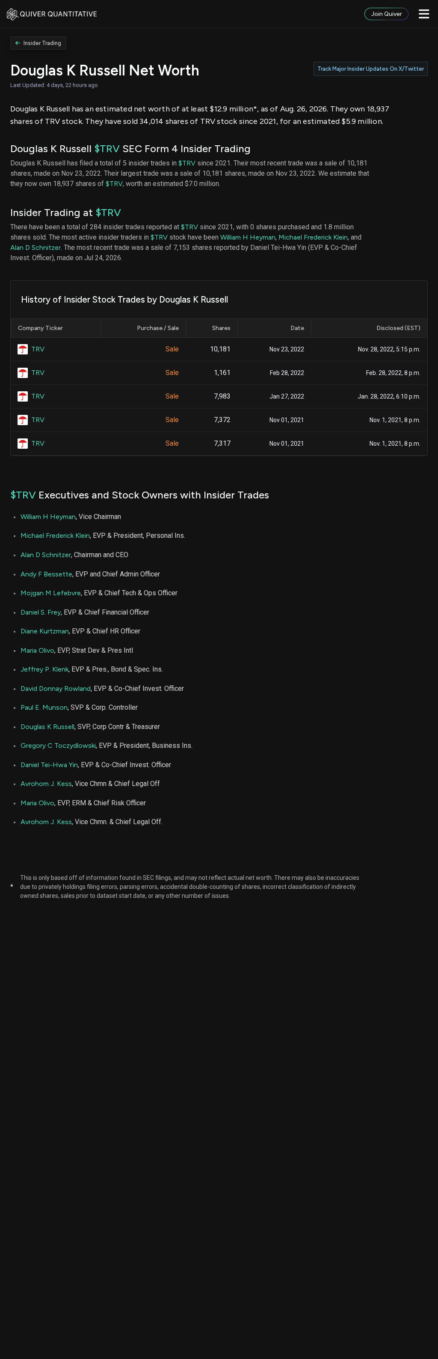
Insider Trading (42, 43)
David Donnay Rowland (56, 688)
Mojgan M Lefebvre (51, 593)
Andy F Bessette (46, 574)
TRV (37, 349)
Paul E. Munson (44, 707)
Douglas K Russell (47, 727)
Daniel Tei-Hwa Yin (49, 765)
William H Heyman (247, 237)
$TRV (107, 148)
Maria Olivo (37, 650)
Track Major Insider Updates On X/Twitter (370, 69)
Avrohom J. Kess (46, 784)
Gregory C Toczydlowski (58, 745)
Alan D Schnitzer (35, 247)
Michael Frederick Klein (313, 237)
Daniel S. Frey (41, 612)
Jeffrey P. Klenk (44, 669)
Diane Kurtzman (45, 631)
